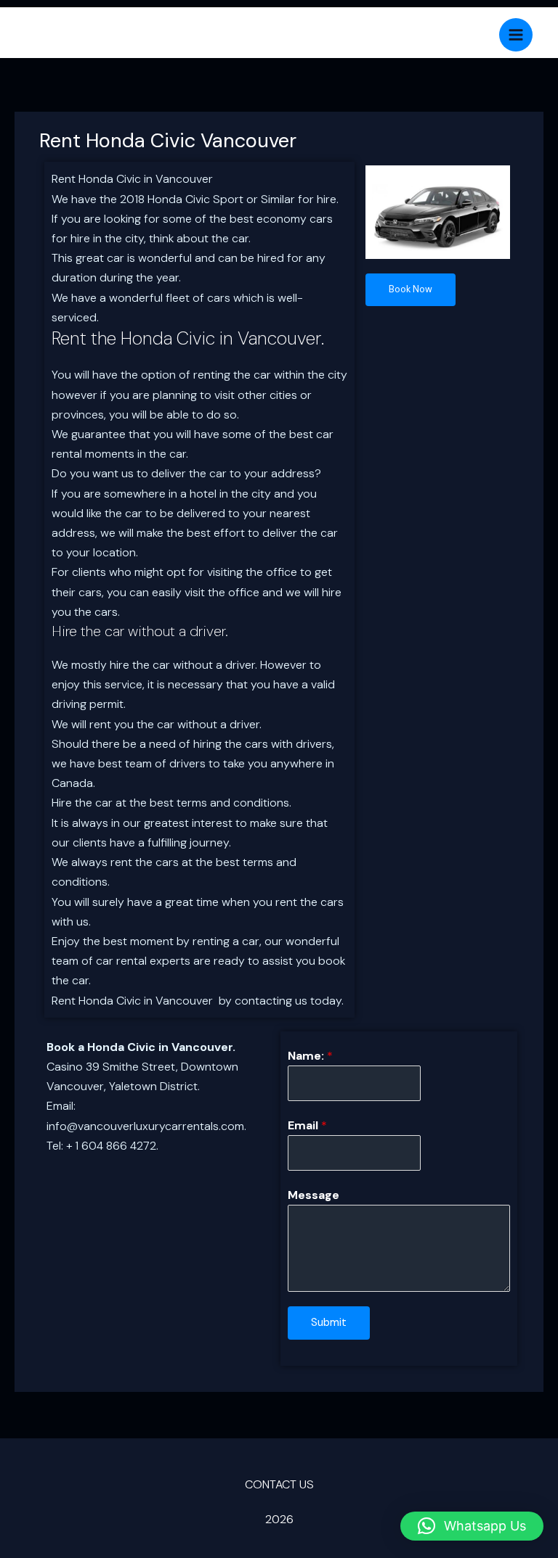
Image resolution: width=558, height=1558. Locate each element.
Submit (329, 1323)
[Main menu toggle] (516, 34)
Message (313, 1195)
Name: (310, 1055)
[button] (471, 1526)
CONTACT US (279, 1484)
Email (307, 1125)
